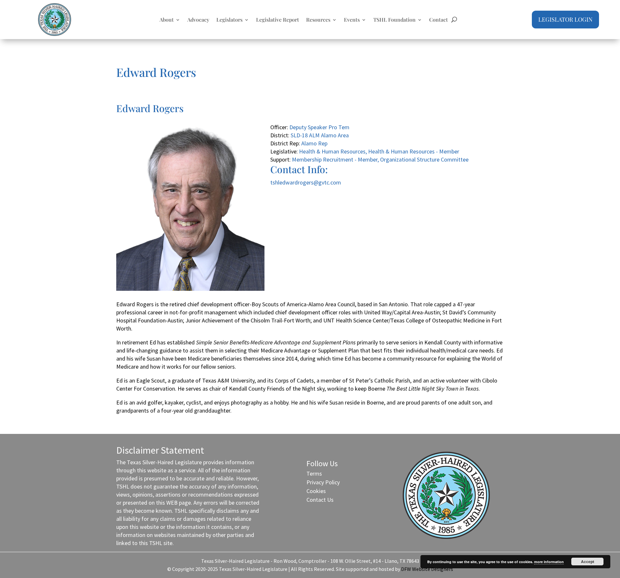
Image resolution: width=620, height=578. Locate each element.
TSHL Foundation (394, 20)
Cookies (316, 491)
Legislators (229, 20)
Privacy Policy (323, 482)
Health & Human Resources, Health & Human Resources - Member (379, 151)
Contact (438, 20)
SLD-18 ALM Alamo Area (320, 135)
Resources (318, 20)
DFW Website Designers (427, 569)
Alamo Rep (314, 143)
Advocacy (198, 20)
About (167, 20)
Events (352, 20)
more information (549, 561)
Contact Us (320, 499)
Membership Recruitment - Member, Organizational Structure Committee (380, 159)
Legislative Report (277, 20)
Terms (314, 473)
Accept (587, 561)
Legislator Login (565, 19)
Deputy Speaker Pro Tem (319, 127)
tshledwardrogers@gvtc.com (305, 182)
